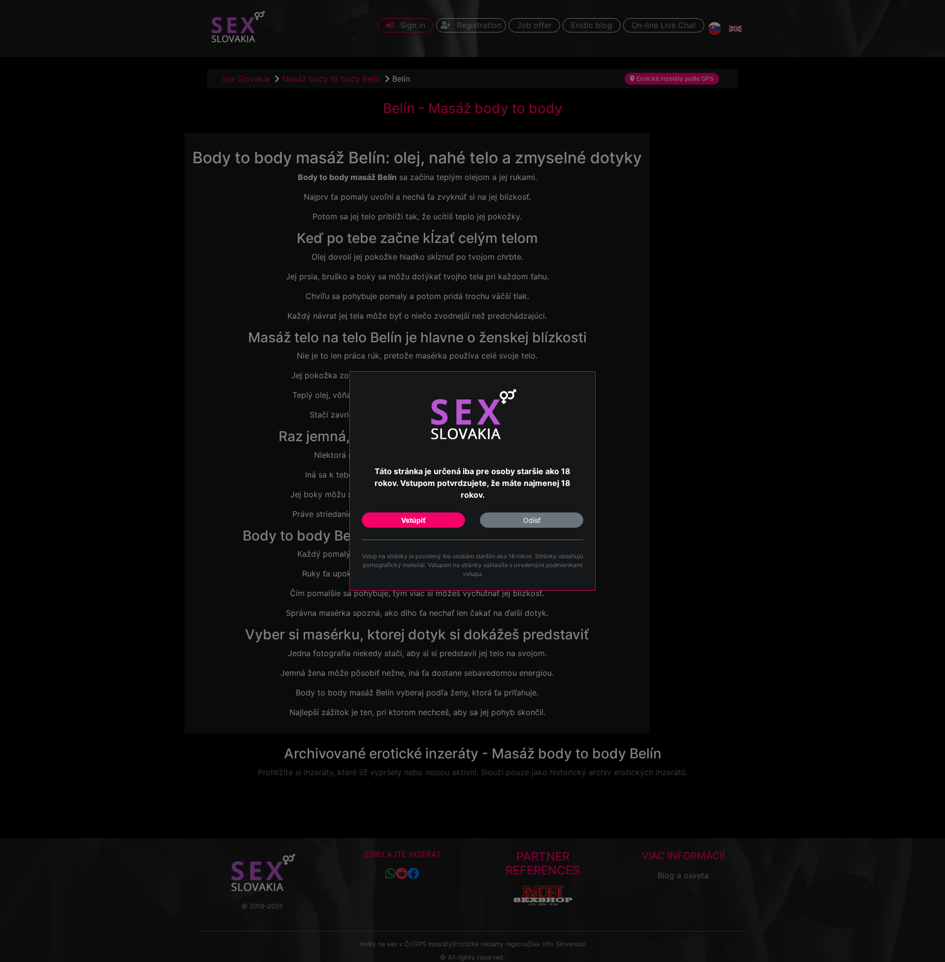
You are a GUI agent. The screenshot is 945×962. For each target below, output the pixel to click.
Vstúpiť (413, 520)
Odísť (531, 520)
